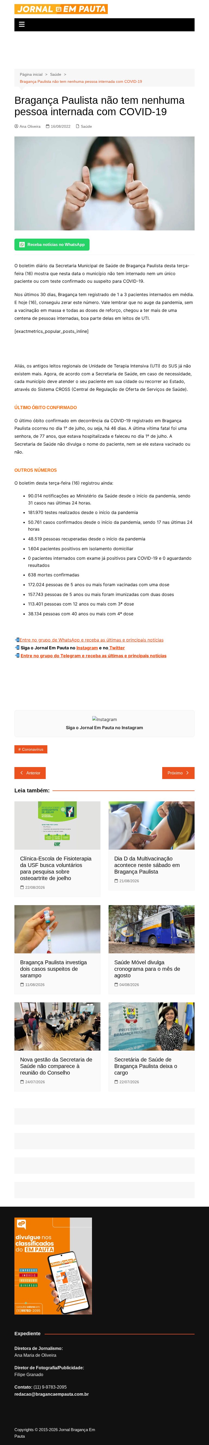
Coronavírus (32, 749)
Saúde (86, 126)
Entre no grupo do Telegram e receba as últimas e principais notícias (94, 655)
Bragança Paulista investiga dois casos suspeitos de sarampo (53, 968)
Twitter (116, 647)
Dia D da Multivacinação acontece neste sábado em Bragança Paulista (147, 865)
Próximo (175, 773)
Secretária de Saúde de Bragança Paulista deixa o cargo (145, 1066)
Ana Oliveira (30, 126)
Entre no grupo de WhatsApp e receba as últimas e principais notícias (92, 640)
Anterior (33, 773)
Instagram (87, 647)
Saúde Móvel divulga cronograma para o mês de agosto (147, 968)
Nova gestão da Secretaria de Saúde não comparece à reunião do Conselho (56, 1066)
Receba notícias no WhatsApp (56, 244)
